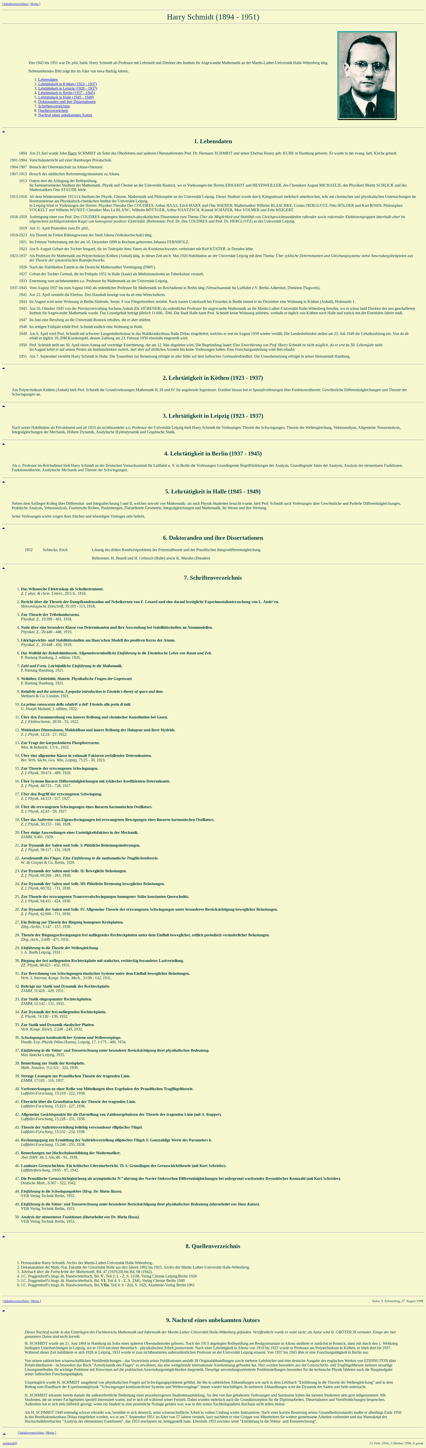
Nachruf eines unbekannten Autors (65, 115)
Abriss (34, 4)
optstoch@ (10, 1443)
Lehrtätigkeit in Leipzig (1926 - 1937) (67, 88)
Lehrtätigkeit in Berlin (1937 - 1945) (66, 93)
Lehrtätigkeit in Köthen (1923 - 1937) (67, 84)
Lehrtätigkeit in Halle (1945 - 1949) (66, 97)
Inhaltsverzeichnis (15, 4)
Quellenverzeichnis (53, 110)
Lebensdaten (48, 79)
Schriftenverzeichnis (54, 106)
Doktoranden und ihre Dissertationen (67, 102)
